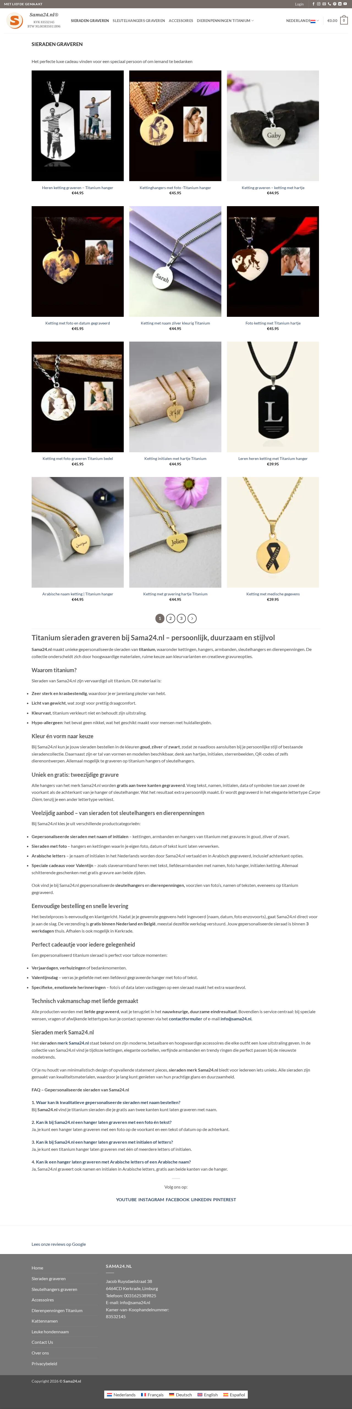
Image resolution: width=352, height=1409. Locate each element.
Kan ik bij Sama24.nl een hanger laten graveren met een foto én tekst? (103, 1122)
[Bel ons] (329, 4)
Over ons (40, 1352)
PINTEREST (224, 1199)
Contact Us (42, 1342)
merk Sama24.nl (73, 1042)
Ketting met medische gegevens (273, 594)
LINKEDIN (201, 1199)
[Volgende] (192, 618)
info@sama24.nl (236, 1018)
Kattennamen (45, 1320)
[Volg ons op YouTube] (345, 4)
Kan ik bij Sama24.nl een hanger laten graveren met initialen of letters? (104, 1141)
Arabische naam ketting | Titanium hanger (77, 594)
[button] (299, 4)
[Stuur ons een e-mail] (324, 4)
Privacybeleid (44, 1363)
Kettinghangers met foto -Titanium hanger (175, 187)
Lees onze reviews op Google (59, 1244)
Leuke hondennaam (50, 1331)
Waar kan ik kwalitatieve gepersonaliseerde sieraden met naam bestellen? (107, 1102)
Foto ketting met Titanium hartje (273, 323)
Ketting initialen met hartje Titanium (175, 458)
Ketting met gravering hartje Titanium (175, 594)
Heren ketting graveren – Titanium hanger (77, 187)
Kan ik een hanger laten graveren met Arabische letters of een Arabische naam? (113, 1161)
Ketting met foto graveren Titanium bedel (78, 458)
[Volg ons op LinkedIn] (340, 4)
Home (37, 1267)
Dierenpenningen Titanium (223, 20)
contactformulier (185, 1018)
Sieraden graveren (90, 20)
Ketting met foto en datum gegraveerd (77, 323)
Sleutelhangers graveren (139, 20)
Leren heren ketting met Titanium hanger (273, 458)
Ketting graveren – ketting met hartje (273, 187)
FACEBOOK (177, 1199)
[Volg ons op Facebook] (313, 4)
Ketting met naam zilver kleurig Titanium (175, 323)
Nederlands (298, 20)
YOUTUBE (126, 1199)
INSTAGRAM (150, 1199)
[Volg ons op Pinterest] (334, 4)
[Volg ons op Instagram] (318, 4)
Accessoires (181, 20)
